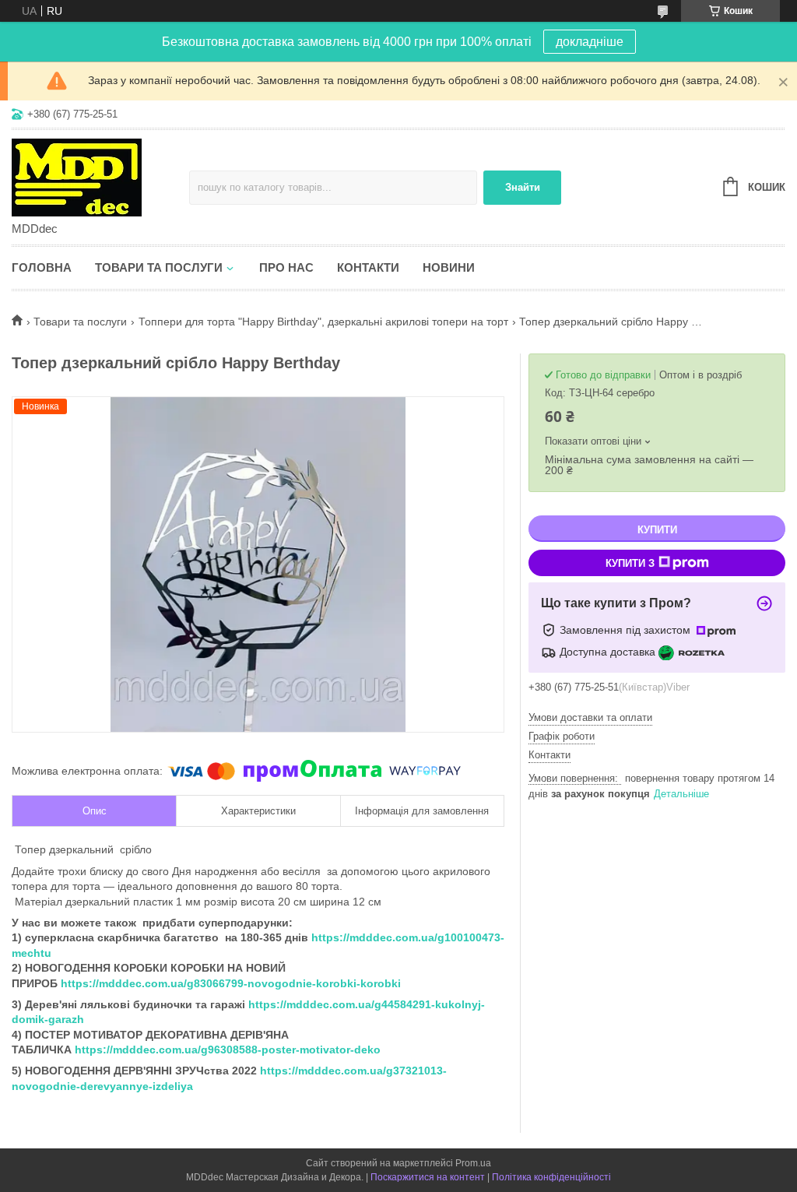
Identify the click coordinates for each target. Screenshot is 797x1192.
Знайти (522, 187)
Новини (449, 267)
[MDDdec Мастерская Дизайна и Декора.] (100, 177)
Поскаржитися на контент (427, 1177)
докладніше (589, 41)
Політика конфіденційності (551, 1177)
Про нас (286, 267)
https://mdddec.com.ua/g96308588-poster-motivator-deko (228, 1049)
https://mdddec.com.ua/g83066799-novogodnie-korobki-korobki (231, 983)
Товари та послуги (159, 267)
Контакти (368, 267)
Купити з (630, 563)
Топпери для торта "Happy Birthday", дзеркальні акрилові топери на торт (323, 321)
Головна (42, 267)
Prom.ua (473, 1163)
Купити (657, 530)
